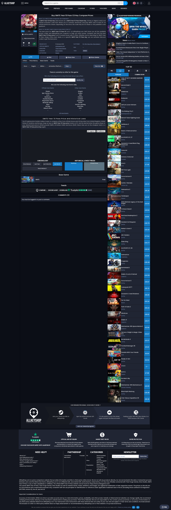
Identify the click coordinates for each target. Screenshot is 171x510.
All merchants (63, 113)
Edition (42, 66)
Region (33, 66)
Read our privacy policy (124, 507)
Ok (133, 507)
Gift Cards (100, 462)
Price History (34, 61)
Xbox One (90, 44)
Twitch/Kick (67, 455)
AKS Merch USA (101, 469)
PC (87, 455)
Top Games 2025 (102, 468)
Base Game (44, 61)
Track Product (42, 168)
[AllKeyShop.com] (8, 3)
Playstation (89, 465)
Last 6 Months (47, 164)
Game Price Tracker (100, 458)
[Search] (125, 3)
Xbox (87, 460)
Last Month (57, 164)
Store (25, 66)
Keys (67, 66)
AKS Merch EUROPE (100, 472)
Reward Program (102, 461)
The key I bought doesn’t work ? (29, 461)
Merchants (67, 457)
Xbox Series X (96, 44)
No (138, 507)
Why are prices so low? (26, 459)
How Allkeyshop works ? (27, 457)
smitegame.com (60, 46)
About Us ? (23, 455)
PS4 (86, 44)
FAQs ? (22, 464)
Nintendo (89, 470)
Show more (131, 40)
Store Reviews (101, 466)
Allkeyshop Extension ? (26, 466)
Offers (25, 61)
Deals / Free (100, 464)
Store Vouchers (101, 455)
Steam (57, 53)
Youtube (82, 455)
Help (165, 507)
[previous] (23, 31)
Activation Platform (55, 66)
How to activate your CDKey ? (28, 462)
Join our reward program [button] (85, 426)
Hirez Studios (59, 51)
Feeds (52, 61)
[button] (149, 3)
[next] (35, 31)
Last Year (37, 164)
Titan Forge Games (60, 48)
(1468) (89, 190)
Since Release (27, 164)
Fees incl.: (98, 66)
